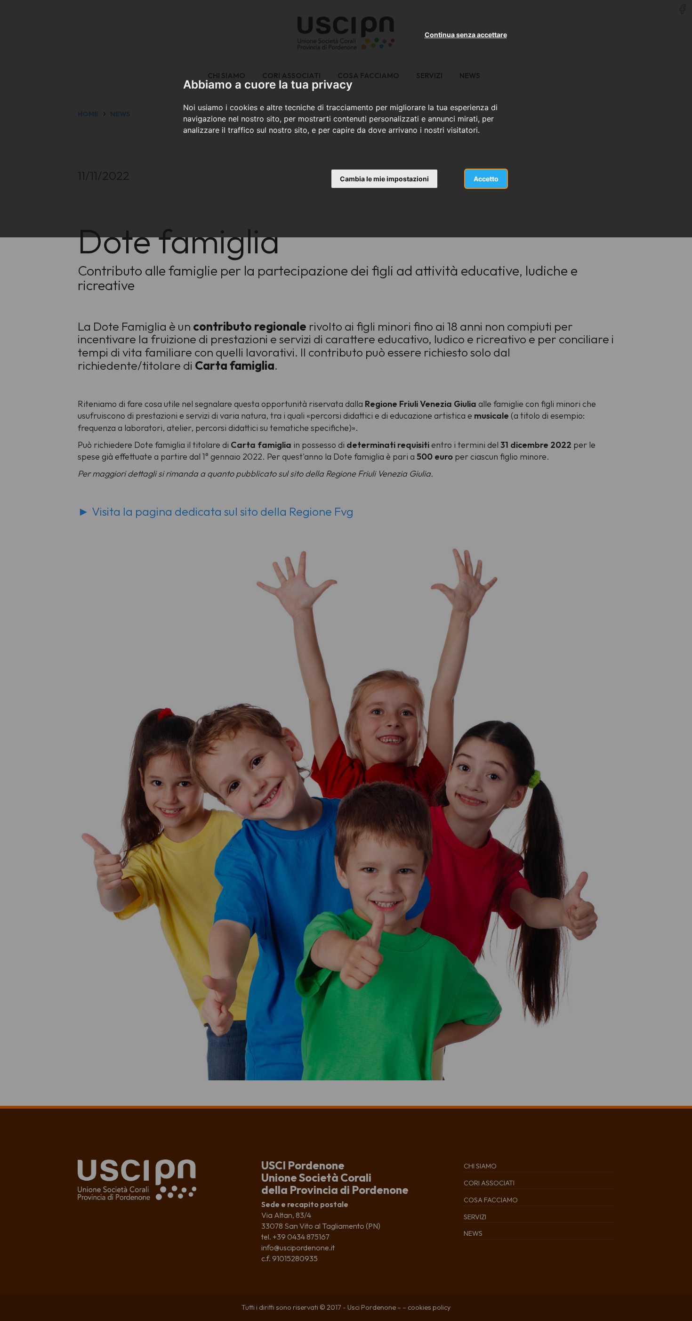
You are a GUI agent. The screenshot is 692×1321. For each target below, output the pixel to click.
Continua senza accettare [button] (466, 35)
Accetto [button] (486, 179)
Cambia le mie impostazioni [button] (384, 179)
